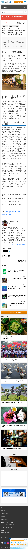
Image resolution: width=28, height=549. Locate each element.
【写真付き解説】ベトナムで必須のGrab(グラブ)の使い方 (16, 270)
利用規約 (3, 510)
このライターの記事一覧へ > (18, 244)
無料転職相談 (18, 2)
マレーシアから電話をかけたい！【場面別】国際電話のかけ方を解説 (17, 287)
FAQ (2, 507)
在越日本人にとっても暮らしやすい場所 (12, 46)
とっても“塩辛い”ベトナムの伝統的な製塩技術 (12, 381)
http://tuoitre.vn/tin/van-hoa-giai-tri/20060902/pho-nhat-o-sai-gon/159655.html (12, 213)
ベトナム (5, 7)
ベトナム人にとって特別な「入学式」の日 (11, 360)
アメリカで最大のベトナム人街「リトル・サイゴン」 (13, 403)
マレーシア (5, 284)
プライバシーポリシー (5, 513)
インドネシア (5, 293)
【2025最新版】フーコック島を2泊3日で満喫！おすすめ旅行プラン (17, 304)
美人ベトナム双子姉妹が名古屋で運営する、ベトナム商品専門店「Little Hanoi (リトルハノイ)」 (15, 256)
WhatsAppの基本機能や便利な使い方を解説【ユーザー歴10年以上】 (17, 295)
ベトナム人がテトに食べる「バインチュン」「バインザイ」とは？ (13, 337)
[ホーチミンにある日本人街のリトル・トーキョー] (9, 251)
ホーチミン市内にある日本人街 (10, 41)
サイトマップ (4, 519)
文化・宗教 (5, 26)
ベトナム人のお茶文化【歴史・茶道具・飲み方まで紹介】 (13, 426)
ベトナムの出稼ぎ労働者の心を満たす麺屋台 (12, 448)
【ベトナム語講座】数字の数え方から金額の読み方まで (17, 279)
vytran (10, 223)
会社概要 (3, 516)
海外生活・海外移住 (13, 26)
